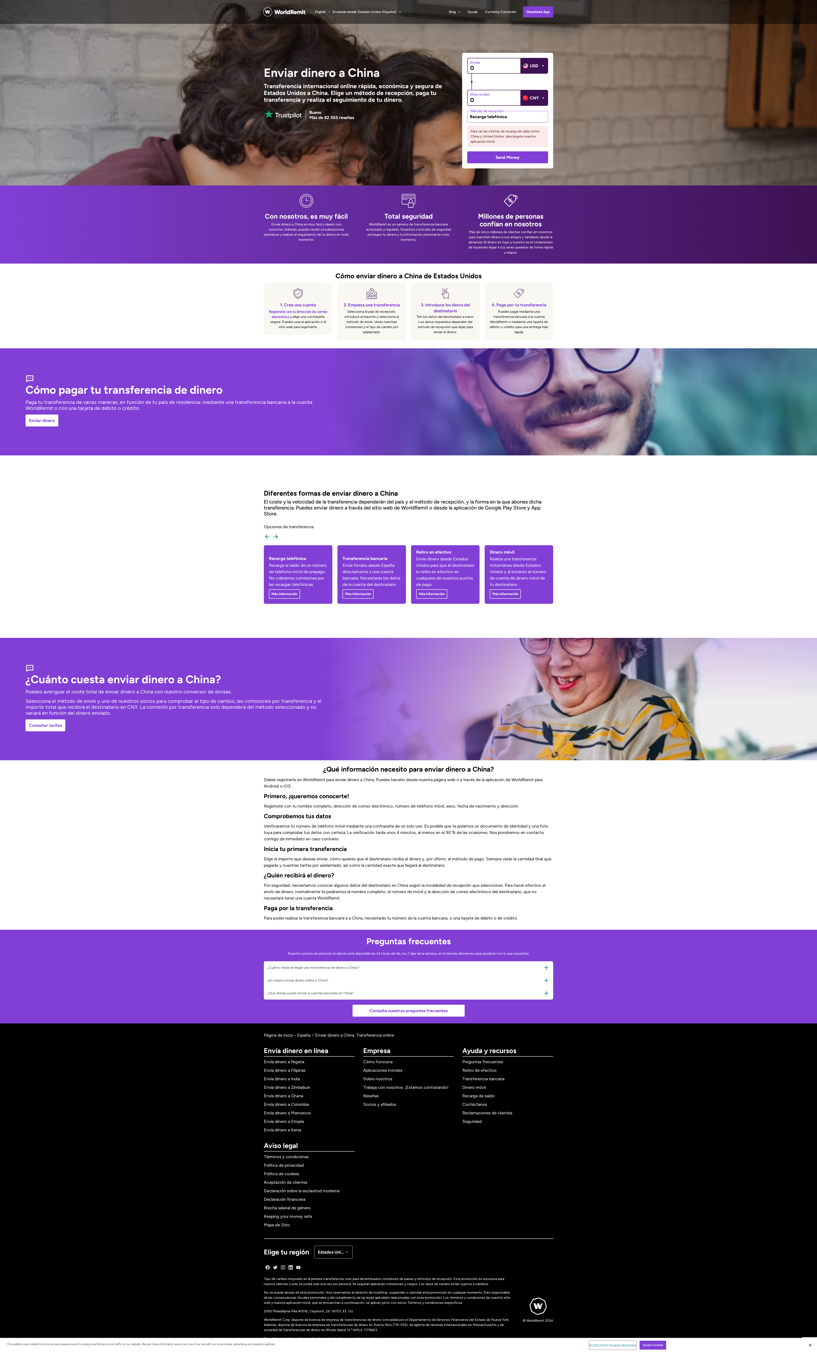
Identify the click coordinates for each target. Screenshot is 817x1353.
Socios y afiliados (379, 1104)
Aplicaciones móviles (382, 1070)
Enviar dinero (42, 420)
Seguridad (472, 1121)
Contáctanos (474, 1104)
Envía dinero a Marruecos (287, 1112)
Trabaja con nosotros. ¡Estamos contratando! (405, 1087)
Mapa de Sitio (277, 1224)
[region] (408, 1345)
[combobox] (507, 116)
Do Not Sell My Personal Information (612, 1345)
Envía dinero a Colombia (286, 1104)
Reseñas (371, 1095)
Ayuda (472, 12)
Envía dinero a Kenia (282, 1129)
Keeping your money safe (288, 1216)
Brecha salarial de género (287, 1207)
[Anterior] (267, 536)
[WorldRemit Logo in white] (284, 12)
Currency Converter (500, 12)
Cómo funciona (378, 1061)
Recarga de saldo (478, 1095)
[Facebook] (267, 1267)
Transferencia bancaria (483, 1078)
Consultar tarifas (45, 725)
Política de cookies (281, 1173)
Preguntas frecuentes (482, 1061)
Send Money (508, 157)
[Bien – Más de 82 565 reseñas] (283, 115)
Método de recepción (487, 111)
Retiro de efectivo (479, 1070)
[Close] (810, 1345)
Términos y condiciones (286, 1156)
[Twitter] (275, 1267)
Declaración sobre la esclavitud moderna (302, 1190)
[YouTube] (298, 1267)
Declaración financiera (284, 1199)
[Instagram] (283, 1267)
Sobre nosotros (377, 1078)
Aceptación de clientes (285, 1182)
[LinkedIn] (290, 1267)
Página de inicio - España (287, 1035)
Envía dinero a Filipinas (285, 1070)
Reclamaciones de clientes (487, 1112)
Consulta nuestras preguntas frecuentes (409, 1010)
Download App (538, 12)
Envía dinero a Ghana (283, 1095)
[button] (408, 967)
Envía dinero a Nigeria (284, 1061)
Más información (284, 594)
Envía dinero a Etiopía (284, 1121)
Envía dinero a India (282, 1078)
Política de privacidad (284, 1165)
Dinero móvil (474, 1087)
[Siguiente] (275, 536)
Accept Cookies (653, 1345)
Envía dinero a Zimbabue (287, 1087)
